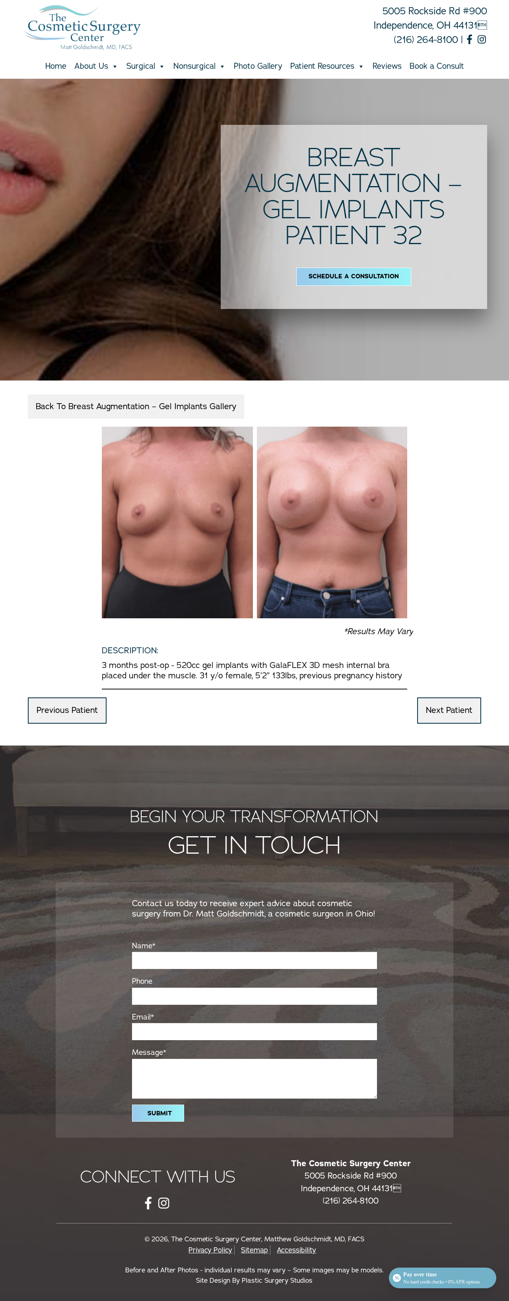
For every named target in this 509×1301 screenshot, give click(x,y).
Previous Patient (67, 710)
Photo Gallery (258, 66)
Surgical (140, 66)
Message (149, 1052)
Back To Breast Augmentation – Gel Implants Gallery (136, 406)
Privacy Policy (210, 1250)
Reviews (387, 66)
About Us (91, 66)
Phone (142, 981)
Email (143, 1017)
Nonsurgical (194, 66)
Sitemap (254, 1250)
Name (143, 946)
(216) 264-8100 (426, 39)
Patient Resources (322, 66)
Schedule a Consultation (354, 276)
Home (55, 66)
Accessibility (296, 1250)
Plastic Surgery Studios (277, 1280)
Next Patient (449, 710)
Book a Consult (437, 66)
